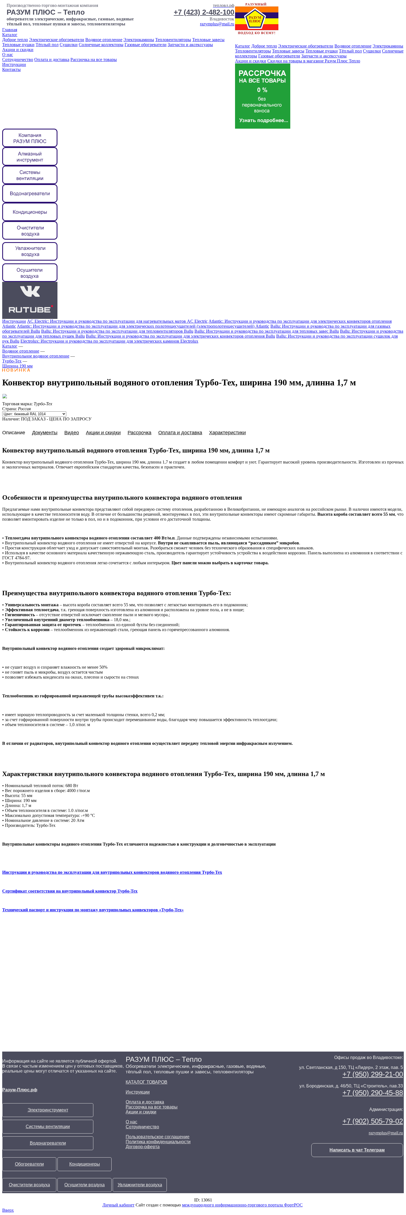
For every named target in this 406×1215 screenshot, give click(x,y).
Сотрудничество (17, 59)
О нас (7, 54)
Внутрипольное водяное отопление (35, 356)
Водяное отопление (103, 39)
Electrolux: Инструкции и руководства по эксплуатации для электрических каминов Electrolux (109, 341)
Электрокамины (138, 39)
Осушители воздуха (84, 1184)
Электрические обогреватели (56, 39)
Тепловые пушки (18, 44)
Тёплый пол (47, 44)
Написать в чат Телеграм (357, 1150)
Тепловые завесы (208, 39)
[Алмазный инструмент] (29, 164)
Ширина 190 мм (17, 366)
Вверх (8, 1210)
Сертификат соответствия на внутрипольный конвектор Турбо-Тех (70, 891)
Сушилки (69, 44)
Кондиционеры (84, 1164)
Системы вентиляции (48, 1126)
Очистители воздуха (29, 1184)
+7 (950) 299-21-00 (372, 1074)
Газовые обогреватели (146, 44)
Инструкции (14, 64)
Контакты (11, 69)
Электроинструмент (48, 1110)
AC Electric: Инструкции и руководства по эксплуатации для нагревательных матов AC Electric (117, 321)
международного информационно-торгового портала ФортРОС (242, 1205)
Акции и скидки (17, 49)
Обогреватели (29, 1164)
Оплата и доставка (51, 59)
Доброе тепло (15, 39)
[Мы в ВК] (29, 299)
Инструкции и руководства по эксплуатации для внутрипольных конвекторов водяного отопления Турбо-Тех (112, 872)
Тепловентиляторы (173, 39)
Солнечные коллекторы (101, 44)
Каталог (9, 34)
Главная (9, 29)
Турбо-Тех (12, 361)
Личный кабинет (118, 1205)
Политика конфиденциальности (158, 1141)
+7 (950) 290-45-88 (372, 1093)
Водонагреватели (48, 1143)
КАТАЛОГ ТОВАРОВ (146, 1082)
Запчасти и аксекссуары (190, 44)
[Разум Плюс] (29, 145)
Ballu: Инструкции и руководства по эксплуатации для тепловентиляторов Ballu (117, 331)
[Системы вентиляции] (29, 182)
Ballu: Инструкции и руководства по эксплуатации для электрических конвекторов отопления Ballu (180, 336)
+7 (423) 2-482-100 (204, 12)
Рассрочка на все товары (93, 59)
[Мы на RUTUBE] (29, 317)
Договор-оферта (143, 1146)
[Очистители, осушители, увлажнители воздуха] (29, 280)
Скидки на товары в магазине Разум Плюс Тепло (313, 61)
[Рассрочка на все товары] (262, 127)
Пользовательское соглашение (157, 1136)
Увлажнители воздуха (140, 1184)
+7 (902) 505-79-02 (372, 1121)
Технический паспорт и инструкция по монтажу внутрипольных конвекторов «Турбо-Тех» (93, 909)
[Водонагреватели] (29, 201)
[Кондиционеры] (29, 219)
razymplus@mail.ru (217, 24)
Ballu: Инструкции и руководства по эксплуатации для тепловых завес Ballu (266, 331)
